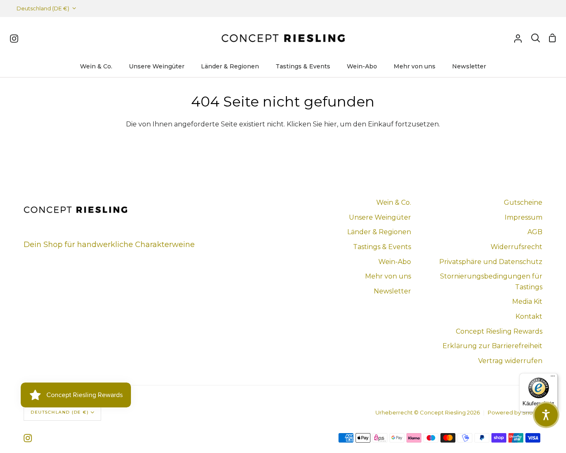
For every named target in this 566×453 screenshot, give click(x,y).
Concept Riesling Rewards (499, 331)
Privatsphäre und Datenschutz (490, 262)
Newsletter (392, 291)
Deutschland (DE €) (43, 8)
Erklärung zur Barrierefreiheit (492, 346)
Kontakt (528, 316)
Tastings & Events (382, 247)
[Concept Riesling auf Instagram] (28, 438)
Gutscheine (523, 202)
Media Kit (527, 301)
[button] (546, 415)
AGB (534, 232)
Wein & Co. (393, 202)
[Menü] (553, 378)
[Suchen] (535, 38)
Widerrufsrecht (516, 247)
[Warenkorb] (552, 38)
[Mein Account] (518, 38)
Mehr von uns (388, 276)
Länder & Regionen (379, 232)
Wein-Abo (394, 262)
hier (330, 124)
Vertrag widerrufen (510, 361)
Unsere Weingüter (380, 217)
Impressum (523, 217)
